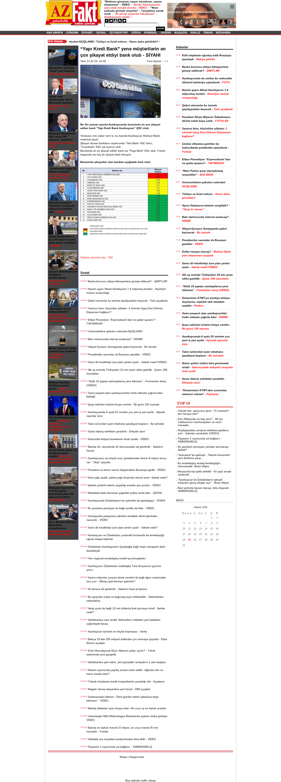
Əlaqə (123, 756)
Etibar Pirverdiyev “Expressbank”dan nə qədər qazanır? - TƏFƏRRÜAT (121, 321)
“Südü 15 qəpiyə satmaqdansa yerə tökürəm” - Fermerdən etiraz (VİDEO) (126, 383)
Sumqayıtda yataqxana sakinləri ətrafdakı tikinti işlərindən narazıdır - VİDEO (121, 518)
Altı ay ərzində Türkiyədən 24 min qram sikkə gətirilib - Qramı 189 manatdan (126, 371)
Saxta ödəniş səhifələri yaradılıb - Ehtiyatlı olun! (115, 431)
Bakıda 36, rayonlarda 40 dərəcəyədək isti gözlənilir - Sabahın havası (124, 448)
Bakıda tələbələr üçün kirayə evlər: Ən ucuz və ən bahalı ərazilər (126, 708)
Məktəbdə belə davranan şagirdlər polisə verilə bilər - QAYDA (124, 492)
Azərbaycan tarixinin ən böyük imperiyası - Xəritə (116, 631)
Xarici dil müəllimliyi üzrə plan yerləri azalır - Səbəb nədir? (122, 527)
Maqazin (180, 32)
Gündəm (72, 32)
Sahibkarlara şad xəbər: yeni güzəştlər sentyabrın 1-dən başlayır (126, 662)
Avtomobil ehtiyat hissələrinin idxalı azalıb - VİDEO (117, 439)
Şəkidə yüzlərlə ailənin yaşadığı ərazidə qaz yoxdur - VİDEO (123, 485)
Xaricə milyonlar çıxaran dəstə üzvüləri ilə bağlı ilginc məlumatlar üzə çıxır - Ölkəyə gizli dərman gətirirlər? (126, 579)
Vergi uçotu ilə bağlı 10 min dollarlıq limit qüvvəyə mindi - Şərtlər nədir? (125, 610)
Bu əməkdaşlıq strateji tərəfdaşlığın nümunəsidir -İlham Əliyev (199, 465)
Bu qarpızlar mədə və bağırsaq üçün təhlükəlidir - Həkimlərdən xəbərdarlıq (125, 598)
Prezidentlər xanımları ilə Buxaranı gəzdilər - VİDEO (118, 354)
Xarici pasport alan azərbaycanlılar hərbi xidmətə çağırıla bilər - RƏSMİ (125, 394)
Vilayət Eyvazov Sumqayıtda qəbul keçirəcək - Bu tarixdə (121, 346)
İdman (208, 32)
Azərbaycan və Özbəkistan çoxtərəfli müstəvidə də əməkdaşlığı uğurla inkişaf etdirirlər (125, 537)
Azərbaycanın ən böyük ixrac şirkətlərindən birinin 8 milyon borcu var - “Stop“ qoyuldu (126, 460)
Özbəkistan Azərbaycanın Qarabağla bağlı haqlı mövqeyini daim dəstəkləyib (125, 548)
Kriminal (150, 32)
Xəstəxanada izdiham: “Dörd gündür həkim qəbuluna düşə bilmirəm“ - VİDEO (122, 698)
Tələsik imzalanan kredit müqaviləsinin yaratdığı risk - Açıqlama (125, 681)
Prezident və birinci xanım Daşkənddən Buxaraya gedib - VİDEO (126, 469)
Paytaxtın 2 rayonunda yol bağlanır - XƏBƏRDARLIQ (119, 746)
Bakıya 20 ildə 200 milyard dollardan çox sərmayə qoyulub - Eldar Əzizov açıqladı (126, 641)
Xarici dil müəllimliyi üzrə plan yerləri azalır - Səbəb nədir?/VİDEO (126, 362)
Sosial (101, 32)
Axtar (160, 28)
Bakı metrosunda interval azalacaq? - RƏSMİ (114, 339)
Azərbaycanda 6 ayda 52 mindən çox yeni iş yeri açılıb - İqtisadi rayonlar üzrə (125, 414)
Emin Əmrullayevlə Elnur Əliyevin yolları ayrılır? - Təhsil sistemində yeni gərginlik (120, 652)
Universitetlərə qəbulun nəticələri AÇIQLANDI (114, 331)
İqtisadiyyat (119, 32)
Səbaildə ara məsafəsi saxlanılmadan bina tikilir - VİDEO (121, 739)
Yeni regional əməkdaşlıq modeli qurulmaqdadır (116, 558)
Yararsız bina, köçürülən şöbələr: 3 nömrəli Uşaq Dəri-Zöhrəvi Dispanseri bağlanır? (124, 310)
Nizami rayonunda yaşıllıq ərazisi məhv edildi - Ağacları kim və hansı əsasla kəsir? (124, 671)
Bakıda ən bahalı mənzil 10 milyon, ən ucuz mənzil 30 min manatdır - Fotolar (122, 729)
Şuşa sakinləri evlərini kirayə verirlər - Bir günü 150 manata (122, 404)
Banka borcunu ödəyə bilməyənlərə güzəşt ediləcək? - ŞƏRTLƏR (126, 281)
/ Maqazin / (176, 7)
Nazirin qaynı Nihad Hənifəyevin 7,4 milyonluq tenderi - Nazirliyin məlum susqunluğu (126, 290)
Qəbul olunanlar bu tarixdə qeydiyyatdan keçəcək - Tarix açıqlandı (127, 300)
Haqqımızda (136, 756)
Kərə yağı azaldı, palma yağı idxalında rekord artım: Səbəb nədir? (127, 477)
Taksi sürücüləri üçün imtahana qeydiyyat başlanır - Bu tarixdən (125, 423)
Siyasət (87, 32)
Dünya (136, 32)
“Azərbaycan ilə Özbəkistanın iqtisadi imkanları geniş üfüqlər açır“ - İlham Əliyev (203, 481)
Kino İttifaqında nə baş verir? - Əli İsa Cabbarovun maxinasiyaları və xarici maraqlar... (200, 422)
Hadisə (166, 32)
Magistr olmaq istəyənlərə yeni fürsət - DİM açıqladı (118, 689)
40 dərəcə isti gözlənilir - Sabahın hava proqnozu (116, 589)
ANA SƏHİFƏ (54, 32)
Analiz (195, 32)
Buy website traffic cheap (140, 780)
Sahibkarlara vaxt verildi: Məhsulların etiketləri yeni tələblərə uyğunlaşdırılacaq (123, 621)
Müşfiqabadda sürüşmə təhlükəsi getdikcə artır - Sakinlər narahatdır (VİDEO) (203, 432)
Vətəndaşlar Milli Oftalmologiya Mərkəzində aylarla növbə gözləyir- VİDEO (127, 718)
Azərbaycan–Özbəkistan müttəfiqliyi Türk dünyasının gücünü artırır (123, 567)
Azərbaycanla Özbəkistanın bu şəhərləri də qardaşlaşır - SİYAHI (125, 500)
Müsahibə (223, 32)
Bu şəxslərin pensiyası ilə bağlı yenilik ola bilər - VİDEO (120, 508)
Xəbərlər (182, 47)
